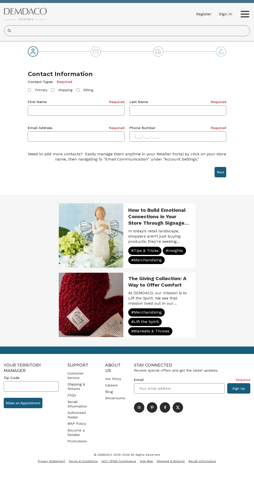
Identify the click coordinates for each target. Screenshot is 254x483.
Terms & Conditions (83, 461)
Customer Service (75, 375)
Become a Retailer (76, 432)
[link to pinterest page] (152, 407)
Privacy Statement (51, 461)
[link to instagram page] (139, 407)
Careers (111, 385)
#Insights (174, 250)
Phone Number (142, 128)
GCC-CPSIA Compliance (118, 461)
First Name (37, 102)
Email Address (40, 128)
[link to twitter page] (178, 407)
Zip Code (11, 378)
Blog (109, 392)
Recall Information (77, 404)
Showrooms (115, 398)
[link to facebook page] (165, 407)
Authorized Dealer (76, 415)
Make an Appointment (23, 403)
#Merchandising (146, 260)
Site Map (146, 461)
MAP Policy (76, 424)
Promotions (77, 441)
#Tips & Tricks (145, 250)
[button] (226, 14)
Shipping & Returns (76, 386)
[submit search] (9, 31)
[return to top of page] (244, 473)
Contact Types (40, 82)
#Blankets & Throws (150, 331)
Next (220, 172)
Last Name (138, 102)
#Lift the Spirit (145, 321)
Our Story (113, 379)
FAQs (71, 395)
